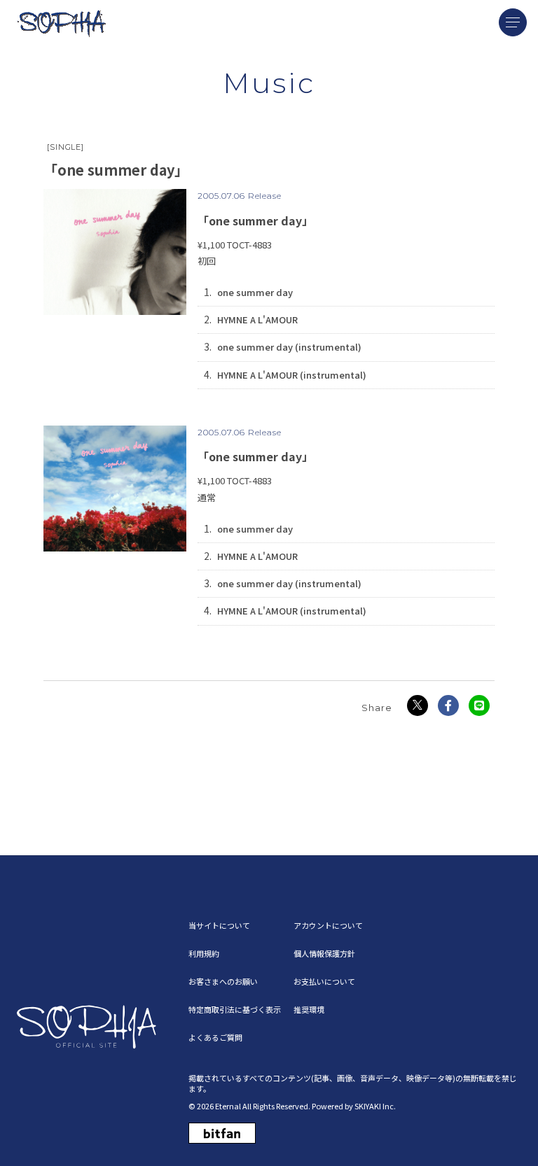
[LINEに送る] (479, 705)
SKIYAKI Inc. (375, 1105)
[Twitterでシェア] (417, 705)
